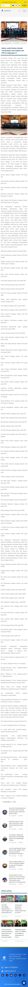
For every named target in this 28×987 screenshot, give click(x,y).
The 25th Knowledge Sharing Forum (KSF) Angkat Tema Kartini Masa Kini (7, 908)
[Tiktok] (24, 975)
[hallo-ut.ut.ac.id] (14, 971)
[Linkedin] (19, 5)
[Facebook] (3, 975)
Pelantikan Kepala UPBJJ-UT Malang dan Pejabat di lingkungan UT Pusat (20, 933)
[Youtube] (13, 5)
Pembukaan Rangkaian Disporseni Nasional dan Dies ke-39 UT (20, 908)
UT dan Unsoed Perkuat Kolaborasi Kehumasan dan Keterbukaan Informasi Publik (7, 933)
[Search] (8, 5)
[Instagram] (16, 5)
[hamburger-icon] (19, 10)
